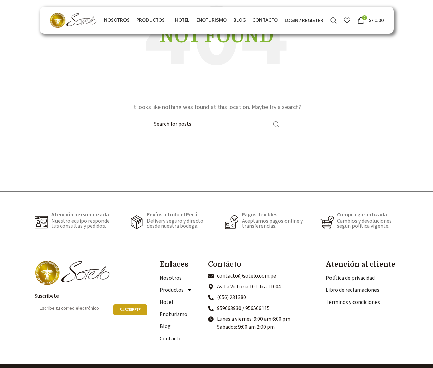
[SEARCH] (276, 124)
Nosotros (171, 278)
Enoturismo (173, 314)
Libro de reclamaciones (352, 290)
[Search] (333, 20)
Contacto (171, 338)
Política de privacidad (350, 278)
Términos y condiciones (353, 302)
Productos (172, 290)
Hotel (166, 302)
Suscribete (47, 296)
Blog (165, 326)
